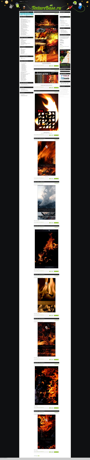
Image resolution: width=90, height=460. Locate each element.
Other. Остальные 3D (24, 70)
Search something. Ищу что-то (64, 32)
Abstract (61, 87)
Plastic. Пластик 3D (24, 68)
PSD (21, 48)
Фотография (61, 94)
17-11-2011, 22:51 (42, 70)
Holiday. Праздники (23, 58)
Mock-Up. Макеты (23, 51)
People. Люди (22, 44)
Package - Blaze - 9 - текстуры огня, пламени (39, 138)
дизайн (65, 90)
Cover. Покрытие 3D (24, 63)
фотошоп (64, 94)
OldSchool (22, 28)
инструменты (61, 91)
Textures (22, 18)
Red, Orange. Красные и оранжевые (25, 30)
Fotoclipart (63, 88)
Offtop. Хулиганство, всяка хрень (24, 90)
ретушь (67, 93)
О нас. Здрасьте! (23, 94)
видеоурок (61, 90)
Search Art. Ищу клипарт (63, 30)
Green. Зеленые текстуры (23, 24)
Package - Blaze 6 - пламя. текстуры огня (39, 318)
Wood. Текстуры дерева (23, 34)
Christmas (67, 87)
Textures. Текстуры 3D (23, 62)
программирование (65, 92)
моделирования (67, 91)
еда (67, 90)
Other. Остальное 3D (23, 80)
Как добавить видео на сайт (24, 95)
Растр (63, 93)
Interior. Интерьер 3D (23, 75)
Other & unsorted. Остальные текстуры (25, 35)
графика (64, 90)
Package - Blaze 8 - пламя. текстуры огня (39, 225)
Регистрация (26, 1)
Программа (61, 92)
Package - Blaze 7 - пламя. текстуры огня (39, 274)
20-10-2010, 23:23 (42, 183)
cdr (65, 87)
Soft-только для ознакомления (24, 89)
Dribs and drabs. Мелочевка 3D (24, 74)
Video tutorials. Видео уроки (24, 84)
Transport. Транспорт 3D (23, 79)
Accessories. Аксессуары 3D (24, 71)
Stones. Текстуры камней (23, 32)
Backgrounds (63, 87)
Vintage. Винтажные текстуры (24, 33)
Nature (67, 88)
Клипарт (64, 91)
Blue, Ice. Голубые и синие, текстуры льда (25, 20)
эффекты (68, 94)
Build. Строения (22, 50)
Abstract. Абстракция (23, 49)
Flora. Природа (22, 41)
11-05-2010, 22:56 (42, 412)
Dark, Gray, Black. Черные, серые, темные (25, 21)
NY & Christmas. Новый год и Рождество (25, 43)
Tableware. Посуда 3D (23, 78)
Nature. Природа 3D (23, 76)
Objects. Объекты (23, 52)
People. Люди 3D (23, 77)
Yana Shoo (37, 70)
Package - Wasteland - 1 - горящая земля (39, 181)
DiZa (36, 13)
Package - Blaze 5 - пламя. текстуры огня (39, 362)
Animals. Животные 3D (23, 72)
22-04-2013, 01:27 (40, 13)
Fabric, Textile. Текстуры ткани (24, 22)
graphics (66, 88)
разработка (61, 93)
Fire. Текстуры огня (41, 65)
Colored (61, 88)
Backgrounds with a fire (37, 90)
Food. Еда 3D (23, 64)
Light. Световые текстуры (24, 26)
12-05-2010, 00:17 (42, 227)
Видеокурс (66, 89)
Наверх (39, 455)
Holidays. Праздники (23, 42)
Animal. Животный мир (23, 19)
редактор (65, 93)
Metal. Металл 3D (24, 66)
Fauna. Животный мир (23, 40)
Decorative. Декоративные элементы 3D (25, 73)
